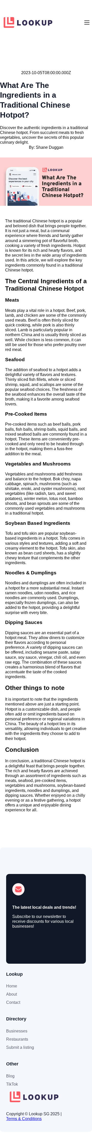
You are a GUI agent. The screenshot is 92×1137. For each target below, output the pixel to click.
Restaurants (17, 1039)
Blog (10, 1076)
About (11, 994)
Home (11, 986)
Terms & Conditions (24, 1119)
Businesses (16, 1031)
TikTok (12, 1084)
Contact (13, 1002)
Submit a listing (20, 1047)
